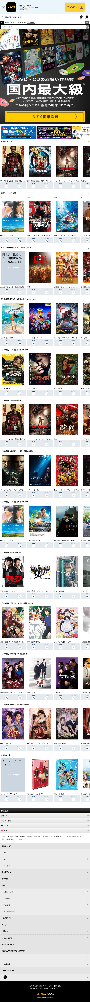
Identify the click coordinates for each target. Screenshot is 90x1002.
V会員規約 (10, 837)
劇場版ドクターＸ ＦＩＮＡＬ (65, 287)
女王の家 (57, 692)
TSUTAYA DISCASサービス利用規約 (23, 837)
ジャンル (4, 816)
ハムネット (58, 388)
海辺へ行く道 (59, 794)
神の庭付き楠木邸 (33, 642)
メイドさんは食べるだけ (63, 642)
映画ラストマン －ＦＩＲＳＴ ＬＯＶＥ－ (43, 235)
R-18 (5, 830)
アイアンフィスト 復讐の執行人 (12, 181)
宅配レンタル (8, 892)
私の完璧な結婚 (60, 743)
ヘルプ (4, 924)
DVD (2, 22)
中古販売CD (23, 22)
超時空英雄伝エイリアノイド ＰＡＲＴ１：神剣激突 (47, 181)
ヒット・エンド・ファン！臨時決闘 (67, 490)
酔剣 (55, 439)
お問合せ (5, 931)
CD (8, 22)
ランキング (5, 826)
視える (83, 181)
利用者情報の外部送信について (10, 839)
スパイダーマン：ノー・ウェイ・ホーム (69, 337)
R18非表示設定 (9, 911)
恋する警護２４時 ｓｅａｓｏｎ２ (40, 591)
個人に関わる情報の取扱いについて (59, 837)
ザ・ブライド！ (33, 388)
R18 (87, 22)
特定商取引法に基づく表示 (76, 837)
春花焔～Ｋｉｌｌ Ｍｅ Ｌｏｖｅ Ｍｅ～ (43, 743)
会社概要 (4, 837)
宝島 (29, 287)
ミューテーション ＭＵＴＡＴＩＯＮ (68, 181)
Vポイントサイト (8, 944)
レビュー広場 (7, 938)
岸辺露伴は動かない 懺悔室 (65, 540)
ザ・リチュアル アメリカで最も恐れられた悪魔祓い (20, 490)
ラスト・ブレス (33, 490)
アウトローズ (5, 388)
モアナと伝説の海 (7, 337)
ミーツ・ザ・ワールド (8, 794)
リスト (81, 19)
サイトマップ (22, 839)
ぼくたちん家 (59, 591)
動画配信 (32, 22)
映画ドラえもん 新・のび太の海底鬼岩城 (69, 235)
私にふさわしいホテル (35, 794)
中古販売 (7, 905)
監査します (31, 692)
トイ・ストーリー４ (34, 337)
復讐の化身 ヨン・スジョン (11, 692)
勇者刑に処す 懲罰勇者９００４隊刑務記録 (16, 642)
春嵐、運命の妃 (6, 743)
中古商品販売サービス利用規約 (41, 837)
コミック (14, 22)
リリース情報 (6, 821)
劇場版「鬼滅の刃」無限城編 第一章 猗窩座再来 (18, 287)
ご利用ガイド (7, 918)
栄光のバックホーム (34, 540)
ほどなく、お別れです (8, 235)
